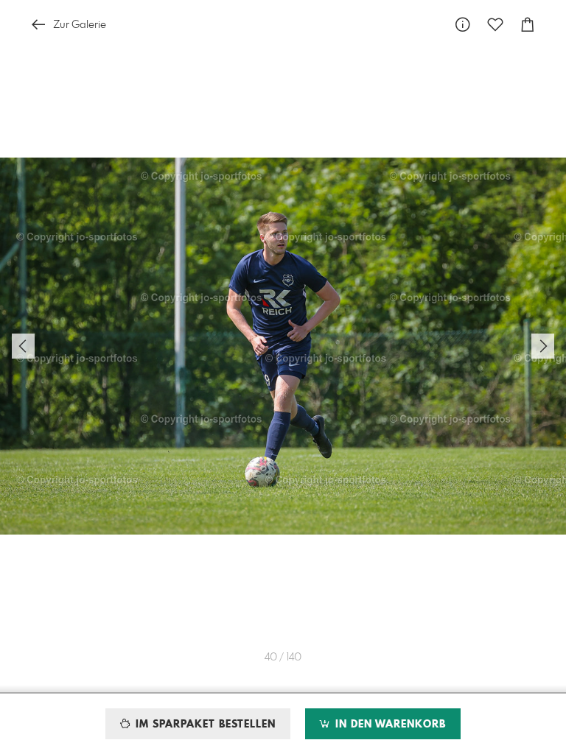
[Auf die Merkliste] (495, 25)
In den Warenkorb (389, 724)
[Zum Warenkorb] (528, 25)
